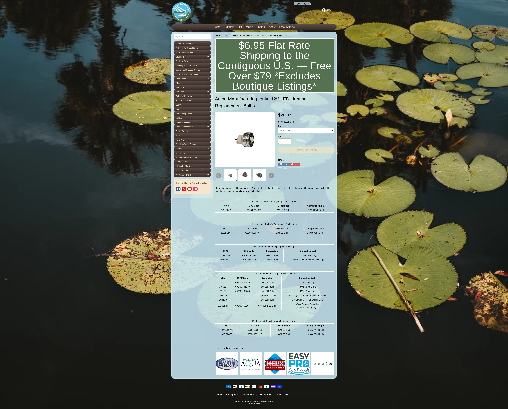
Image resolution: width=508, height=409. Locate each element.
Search (220, 394)
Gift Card (179, 105)
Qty (279, 137)
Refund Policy (266, 394)
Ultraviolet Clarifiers (193, 166)
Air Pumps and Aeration (193, 53)
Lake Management (184, 113)
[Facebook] (178, 189)
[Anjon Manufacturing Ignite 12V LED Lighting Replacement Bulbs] (230, 175)
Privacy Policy (233, 394)
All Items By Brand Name (193, 48)
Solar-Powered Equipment (187, 157)
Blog (240, 26)
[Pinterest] (184, 189)
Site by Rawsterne (254, 403)
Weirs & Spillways (193, 175)
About (272, 26)
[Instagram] (195, 189)
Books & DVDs (182, 61)
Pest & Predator (193, 131)
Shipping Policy (249, 394)
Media (249, 26)
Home (216, 26)
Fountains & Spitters (193, 101)
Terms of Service (283, 394)
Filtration (193, 83)
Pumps (193, 149)
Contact (261, 26)
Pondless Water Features (193, 144)
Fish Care (193, 88)
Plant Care (193, 136)
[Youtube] (189, 189)
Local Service (287, 26)
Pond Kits (180, 140)
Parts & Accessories (193, 127)
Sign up (306, 4)
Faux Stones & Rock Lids (187, 74)
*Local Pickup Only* (184, 44)
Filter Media (193, 79)
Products (229, 26)
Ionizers (179, 109)
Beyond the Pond (193, 57)
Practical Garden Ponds (253, 401)
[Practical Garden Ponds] (181, 12)
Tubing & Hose (182, 162)
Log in (297, 4)
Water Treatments (193, 171)
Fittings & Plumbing (193, 96)
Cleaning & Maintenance (193, 66)
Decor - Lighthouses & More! (193, 70)
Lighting (193, 118)
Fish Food (193, 92)
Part (280, 126)
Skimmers (193, 153)
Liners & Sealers (193, 123)
